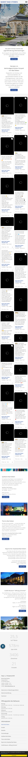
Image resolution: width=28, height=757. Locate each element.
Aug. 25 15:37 (22, 130)
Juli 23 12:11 (22, 456)
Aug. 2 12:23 (8, 380)
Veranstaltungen (5, 733)
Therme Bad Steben (8, 521)
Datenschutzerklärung (6, 693)
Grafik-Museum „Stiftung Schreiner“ (9, 745)
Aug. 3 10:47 (22, 360)
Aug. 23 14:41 (22, 208)
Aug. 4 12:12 (8, 339)
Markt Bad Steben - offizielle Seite (6, 130)
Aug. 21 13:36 (8, 212)
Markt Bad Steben (9, 2)
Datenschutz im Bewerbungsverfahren (9, 690)
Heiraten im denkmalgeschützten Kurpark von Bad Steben (14, 68)
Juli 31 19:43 (22, 387)
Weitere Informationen (4, 753)
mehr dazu (14, 59)
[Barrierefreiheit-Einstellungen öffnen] (3, 646)
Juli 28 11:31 (22, 424)
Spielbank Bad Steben (8, 477)
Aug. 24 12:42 (8, 173)
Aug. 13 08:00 (8, 306)
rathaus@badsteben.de (10, 686)
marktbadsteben (4, 132)
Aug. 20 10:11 (22, 248)
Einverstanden (14, 755)
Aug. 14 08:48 (22, 283)
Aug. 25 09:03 (22, 169)
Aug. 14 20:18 (8, 267)
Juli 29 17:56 (8, 419)
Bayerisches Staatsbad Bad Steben (15, 549)
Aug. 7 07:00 (22, 329)
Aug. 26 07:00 (8, 132)
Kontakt (3, 727)
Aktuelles (3, 730)
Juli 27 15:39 (8, 459)
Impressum (3, 696)
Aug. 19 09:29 (8, 244)
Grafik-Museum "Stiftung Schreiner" (15, 590)
